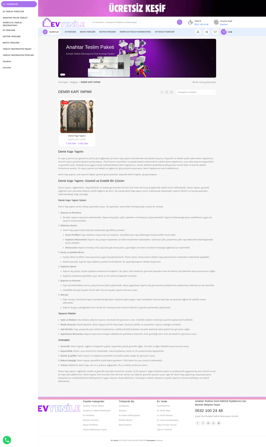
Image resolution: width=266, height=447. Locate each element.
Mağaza (74, 82)
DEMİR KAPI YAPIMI (77, 139)
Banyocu (123, 410)
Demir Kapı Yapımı (76, 136)
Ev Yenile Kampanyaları (168, 420)
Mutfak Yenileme (91, 420)
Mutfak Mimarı (126, 420)
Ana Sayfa (63, 82)
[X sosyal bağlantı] (203, 423)
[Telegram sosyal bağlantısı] (219, 423)
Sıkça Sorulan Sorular (167, 424)
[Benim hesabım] (198, 32)
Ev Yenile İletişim (165, 415)
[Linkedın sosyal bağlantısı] (213, 423)
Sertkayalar (124, 405)
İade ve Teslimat (164, 429)
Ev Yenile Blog (163, 410)
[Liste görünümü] (162, 92)
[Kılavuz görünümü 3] (166, 92)
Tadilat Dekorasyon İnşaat (95, 429)
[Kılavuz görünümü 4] (171, 92)
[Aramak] (179, 22)
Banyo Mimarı (125, 424)
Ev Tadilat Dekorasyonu (129, 415)
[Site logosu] (63, 22)
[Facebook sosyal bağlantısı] (198, 423)
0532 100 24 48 (209, 410)
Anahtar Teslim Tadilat (93, 405)
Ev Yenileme (88, 415)
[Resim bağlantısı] (53, 405)
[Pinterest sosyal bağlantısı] (208, 423)
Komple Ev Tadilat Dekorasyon (97, 410)
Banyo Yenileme (90, 424)
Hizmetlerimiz (163, 405)
